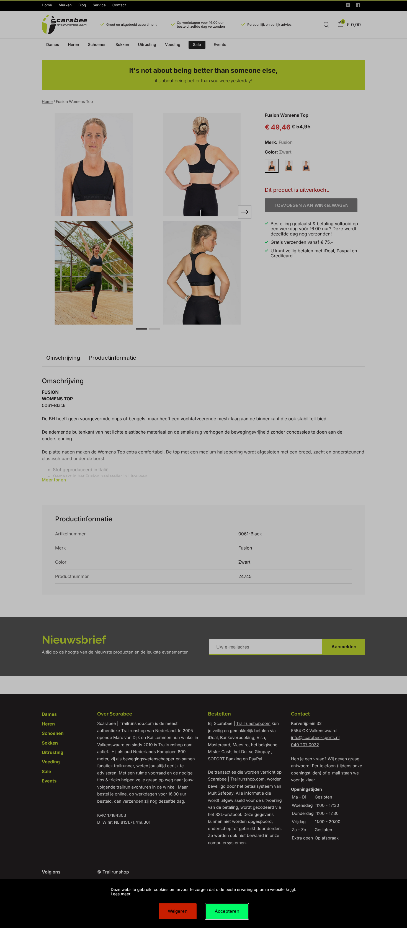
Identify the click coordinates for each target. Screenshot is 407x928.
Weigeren (177, 911)
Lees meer (120, 894)
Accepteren (227, 911)
